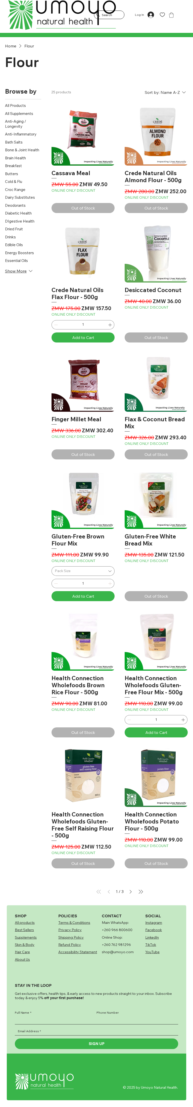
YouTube (152, 952)
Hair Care (22, 952)
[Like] (162, 15)
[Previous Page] (109, 892)
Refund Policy (69, 944)
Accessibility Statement (77, 952)
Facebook (153, 930)
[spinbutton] (83, 324)
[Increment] (110, 324)
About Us (22, 959)
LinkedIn (152, 937)
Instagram (153, 922)
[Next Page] (131, 892)
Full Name (23, 1012)
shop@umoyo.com (118, 952)
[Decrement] (55, 324)
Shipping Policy (71, 937)
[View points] (41, 15)
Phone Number (107, 1012)
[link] (171, 15)
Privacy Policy (70, 930)
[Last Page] (141, 892)
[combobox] (83, 571)
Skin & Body (24, 944)
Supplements (26, 937)
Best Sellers (24, 930)
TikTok (150, 944)
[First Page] (99, 892)
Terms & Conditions (74, 922)
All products (25, 922)
